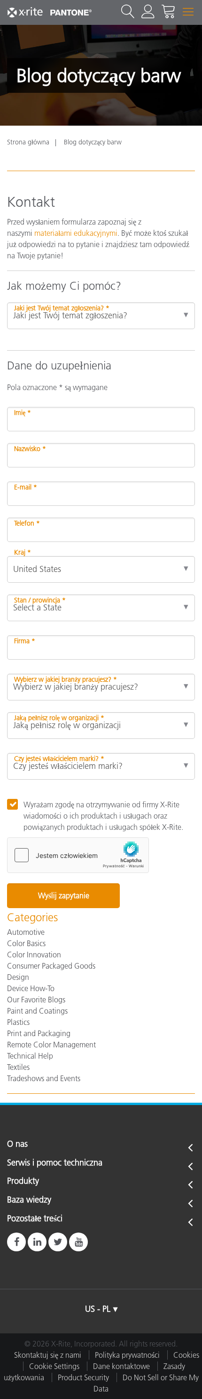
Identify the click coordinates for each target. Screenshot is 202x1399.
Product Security (83, 1377)
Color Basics (26, 943)
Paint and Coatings (37, 1010)
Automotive (26, 932)
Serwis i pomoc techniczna (54, 1163)
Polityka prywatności (127, 1355)
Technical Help (30, 1056)
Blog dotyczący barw (93, 142)
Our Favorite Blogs (36, 999)
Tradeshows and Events (43, 1078)
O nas (17, 1144)
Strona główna (28, 142)
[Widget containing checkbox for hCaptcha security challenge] (78, 855)
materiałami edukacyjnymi (75, 233)
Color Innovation (34, 954)
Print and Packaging (38, 1033)
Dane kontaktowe (121, 1366)
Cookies (186, 1355)
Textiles (18, 1067)
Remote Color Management (51, 1044)
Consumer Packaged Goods (51, 965)
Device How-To (30, 988)
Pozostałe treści (34, 1219)
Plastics (18, 1022)
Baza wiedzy (29, 1200)
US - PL (97, 1309)
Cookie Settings (54, 1366)
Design (18, 977)
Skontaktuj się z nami (47, 1355)
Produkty (23, 1181)
